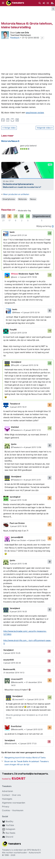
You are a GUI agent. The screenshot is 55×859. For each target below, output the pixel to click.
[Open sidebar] (53, 8)
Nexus (33, 199)
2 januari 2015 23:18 (29, 365)
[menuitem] (40, 3)
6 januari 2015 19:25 (18, 611)
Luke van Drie (22, 32)
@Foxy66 (15, 365)
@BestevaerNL (17, 682)
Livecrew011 (17, 679)
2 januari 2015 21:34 (18, 235)
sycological (15, 497)
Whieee (14, 274)
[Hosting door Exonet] (13, 779)
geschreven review (35, 112)
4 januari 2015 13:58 (32, 447)
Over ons (16, 795)
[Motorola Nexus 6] (10, 150)
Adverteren (7, 791)
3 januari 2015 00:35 (12, 663)
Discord (9, 836)
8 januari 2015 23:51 (32, 480)
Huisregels (7, 799)
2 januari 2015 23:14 (35, 699)
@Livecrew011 (18, 699)
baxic (12, 232)
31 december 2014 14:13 (13, 672)
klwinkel (15, 427)
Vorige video (10, 127)
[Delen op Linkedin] (7, 120)
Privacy (5, 806)
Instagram (10, 829)
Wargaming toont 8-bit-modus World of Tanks (25, 757)
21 (42, 38)
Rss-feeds (10, 833)
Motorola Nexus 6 (10, 141)
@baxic (14, 277)
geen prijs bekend (28, 145)
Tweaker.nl (15, 403)
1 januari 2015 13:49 (18, 500)
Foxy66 (13, 329)
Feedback (15, 37)
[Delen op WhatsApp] (17, 120)
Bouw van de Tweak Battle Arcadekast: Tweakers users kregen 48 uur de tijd (26, 763)
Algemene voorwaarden (13, 802)
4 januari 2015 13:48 (18, 564)
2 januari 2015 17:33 (27, 743)
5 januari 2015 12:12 (32, 430)
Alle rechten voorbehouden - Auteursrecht (21, 852)
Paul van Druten (17, 523)
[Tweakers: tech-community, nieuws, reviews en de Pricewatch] (15, 3)
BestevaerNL (9, 669)
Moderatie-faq (24, 210)
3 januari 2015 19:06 (28, 277)
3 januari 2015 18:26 (18, 526)
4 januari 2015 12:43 (36, 540)
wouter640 (8, 660)
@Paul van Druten (18, 540)
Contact (6, 795)
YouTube (10, 825)
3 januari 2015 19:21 (18, 407)
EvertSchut (16, 726)
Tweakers (6, 850)
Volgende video (44, 127)
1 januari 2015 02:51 (34, 729)
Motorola (22, 199)
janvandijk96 (17, 537)
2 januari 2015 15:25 (11, 653)
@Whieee (16, 312)
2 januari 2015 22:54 (18, 333)
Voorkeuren (17, 810)
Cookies (6, 810)
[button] (3, 3)
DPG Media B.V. (34, 850)
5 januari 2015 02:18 (31, 312)
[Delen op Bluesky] (12, 120)
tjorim (13, 444)
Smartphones (9, 199)
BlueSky (9, 821)
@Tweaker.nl (16, 430)
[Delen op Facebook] (3, 120)
